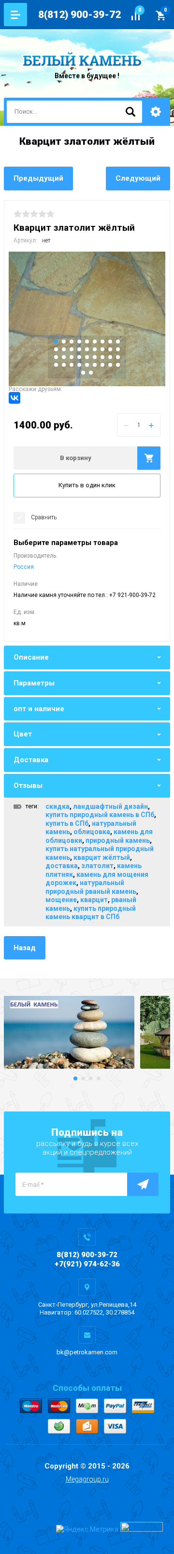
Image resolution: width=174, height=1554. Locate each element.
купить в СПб (66, 823)
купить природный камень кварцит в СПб (90, 913)
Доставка (31, 759)
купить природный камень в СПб (99, 815)
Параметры (34, 683)
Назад (25, 947)
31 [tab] (79, 365)
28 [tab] (56, 365)
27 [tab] (118, 357)
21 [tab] (71, 357)
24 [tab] (95, 357)
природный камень (118, 840)
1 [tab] (56, 341)
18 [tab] (118, 349)
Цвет (23, 734)
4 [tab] (79, 341)
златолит (97, 866)
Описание (31, 657)
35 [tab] (110, 365)
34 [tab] (102, 365)
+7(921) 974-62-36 (87, 1264)
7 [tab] (102, 341)
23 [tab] (87, 357)
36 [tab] (118, 365)
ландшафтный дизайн (110, 806)
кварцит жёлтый (101, 857)
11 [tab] (64, 349)
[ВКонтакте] (14, 398)
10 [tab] (56, 349)
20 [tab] (64, 357)
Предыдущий (38, 178)
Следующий (138, 178)
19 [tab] (56, 357)
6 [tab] (95, 341)
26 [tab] (110, 357)
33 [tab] (95, 365)
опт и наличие (39, 708)
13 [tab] (79, 349)
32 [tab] (87, 365)
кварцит (94, 900)
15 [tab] (95, 349)
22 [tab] (79, 357)
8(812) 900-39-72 (79, 14)
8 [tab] (110, 341)
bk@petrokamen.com (87, 1352)
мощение (61, 900)
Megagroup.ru (87, 1479)
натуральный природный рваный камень (90, 887)
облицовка (91, 832)
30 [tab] (71, 365)
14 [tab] (87, 349)
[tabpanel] (87, 319)
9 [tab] (118, 341)
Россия (24, 567)
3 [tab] (71, 341)
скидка (57, 806)
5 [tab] (87, 341)
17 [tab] (110, 349)
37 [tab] (83, 373)
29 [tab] (64, 365)
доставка (61, 866)
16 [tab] (102, 349)
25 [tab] (102, 357)
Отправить (143, 1184)
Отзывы (28, 785)
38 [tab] (91, 373)
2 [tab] (64, 341)
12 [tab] (71, 349)
